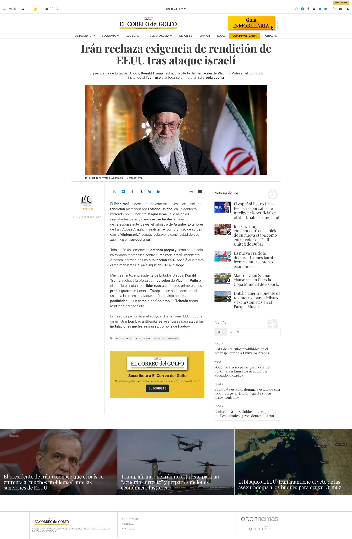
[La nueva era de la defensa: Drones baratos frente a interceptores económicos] (222, 256)
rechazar (159, 339)
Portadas (270, 35)
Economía (109, 35)
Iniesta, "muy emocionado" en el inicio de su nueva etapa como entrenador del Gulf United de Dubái (255, 235)
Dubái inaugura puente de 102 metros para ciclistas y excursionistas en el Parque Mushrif (257, 299)
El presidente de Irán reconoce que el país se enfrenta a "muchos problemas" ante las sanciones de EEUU (53, 482)
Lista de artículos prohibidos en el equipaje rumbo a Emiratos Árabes (241, 350)
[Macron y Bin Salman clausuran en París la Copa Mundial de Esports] (222, 278)
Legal (221, 35)
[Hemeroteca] (334, 9)
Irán (138, 339)
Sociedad (133, 35)
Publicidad (128, 524)
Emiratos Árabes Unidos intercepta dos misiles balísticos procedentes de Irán (245, 413)
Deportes (185, 35)
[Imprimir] (191, 191)
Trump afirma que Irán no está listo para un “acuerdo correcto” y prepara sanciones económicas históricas (170, 482)
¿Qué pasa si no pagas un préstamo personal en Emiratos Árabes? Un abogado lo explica (242, 371)
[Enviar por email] (200, 191)
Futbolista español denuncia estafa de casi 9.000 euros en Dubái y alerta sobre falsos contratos (247, 393)
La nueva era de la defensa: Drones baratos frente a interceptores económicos (255, 259)
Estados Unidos (123, 339)
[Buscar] (23, 8)
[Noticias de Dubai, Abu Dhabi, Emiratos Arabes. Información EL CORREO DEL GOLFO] (148, 23)
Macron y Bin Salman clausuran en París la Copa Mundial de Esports (256, 280)
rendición (173, 339)
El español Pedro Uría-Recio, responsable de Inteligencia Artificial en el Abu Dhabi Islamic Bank (257, 210)
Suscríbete (341, 2)
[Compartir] (296, 9)
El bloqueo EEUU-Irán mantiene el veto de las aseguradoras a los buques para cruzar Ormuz (289, 484)
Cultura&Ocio (159, 35)
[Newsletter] (340, 9)
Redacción (87, 209)
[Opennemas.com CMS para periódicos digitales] (259, 523)
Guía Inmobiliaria (244, 35)
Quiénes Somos (130, 519)
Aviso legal (128, 528)
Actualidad (83, 35)
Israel (147, 339)
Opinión (204, 35)
